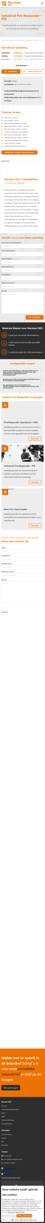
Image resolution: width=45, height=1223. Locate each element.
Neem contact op (34, 71)
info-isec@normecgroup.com (13, 1159)
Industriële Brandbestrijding (10, 1109)
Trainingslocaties (6, 1124)
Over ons (4, 1106)
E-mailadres (5, 555)
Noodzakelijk (7, 1220)
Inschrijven (12, 71)
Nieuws (3, 1138)
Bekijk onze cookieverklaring (16, 1212)
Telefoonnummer (7, 571)
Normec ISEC (4, 40)
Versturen (36, 317)
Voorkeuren (16, 1220)
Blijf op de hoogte (11, 1088)
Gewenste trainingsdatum (11, 242)
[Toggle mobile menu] (42, 3)
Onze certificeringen (7, 1120)
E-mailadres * (6, 275)
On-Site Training (6, 1134)
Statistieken (26, 1220)
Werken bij (4, 1145)
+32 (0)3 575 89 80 (9, 1163)
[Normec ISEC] (20, 3)
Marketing (34, 1220)
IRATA (3, 1116)
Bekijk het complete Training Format (19, 152)
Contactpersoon (7, 266)
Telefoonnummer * (8, 283)
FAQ (2, 1141)
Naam (3, 547)
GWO (3, 1113)
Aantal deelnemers (8, 250)
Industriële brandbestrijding (17, 40)
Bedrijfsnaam (6, 258)
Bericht (4, 291)
